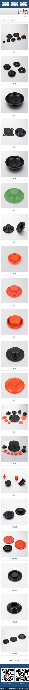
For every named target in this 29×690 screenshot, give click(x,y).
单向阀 (13, 16)
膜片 (3, 16)
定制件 (12, 20)
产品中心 (23, 2)
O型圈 (3, 20)
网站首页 (6, 2)
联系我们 (23, 5)
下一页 (26, 660)
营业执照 (21, 688)
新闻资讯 (14, 5)
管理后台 (26, 688)
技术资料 (6, 5)
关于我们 (14, 2)
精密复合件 (24, 16)
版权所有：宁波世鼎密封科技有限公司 (9, 688)
